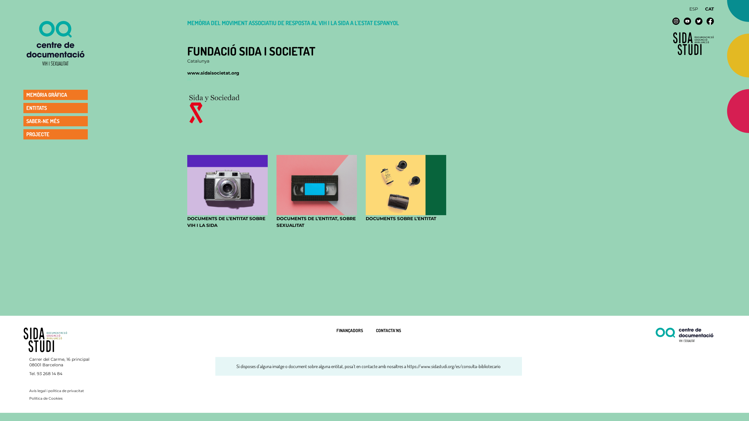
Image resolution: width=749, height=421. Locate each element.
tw (698, 21)
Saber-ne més (42, 121)
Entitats (36, 107)
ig (676, 21)
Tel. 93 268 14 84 (45, 373)
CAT (709, 9)
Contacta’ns (388, 330)
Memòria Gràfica (46, 94)
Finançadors (349, 330)
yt (687, 21)
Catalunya (198, 61)
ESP (693, 9)
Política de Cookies (46, 398)
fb (710, 21)
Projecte (37, 134)
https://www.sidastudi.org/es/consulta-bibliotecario (454, 366)
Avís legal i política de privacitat (56, 391)
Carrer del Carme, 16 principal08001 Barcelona (59, 362)
